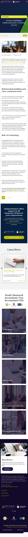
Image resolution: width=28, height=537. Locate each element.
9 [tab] (20, 283)
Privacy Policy (20, 529)
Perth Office (4, 490)
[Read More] (14, 261)
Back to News (5, 35)
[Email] (11, 198)
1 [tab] (5, 283)
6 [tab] (15, 283)
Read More (20, 280)
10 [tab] (22, 283)
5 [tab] (13, 283)
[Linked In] (9, 198)
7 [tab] (17, 283)
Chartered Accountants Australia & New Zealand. (13, 63)
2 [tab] (7, 283)
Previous (1, 268)
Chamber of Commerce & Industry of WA (16, 527)
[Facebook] (7, 198)
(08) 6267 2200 (6, 485)
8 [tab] (19, 283)
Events (25, 35)
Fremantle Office (5, 495)
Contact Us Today (13, 237)
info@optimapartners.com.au (13, 223)
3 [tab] (9, 283)
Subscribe (6, 469)
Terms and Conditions (7, 529)
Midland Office (4, 493)
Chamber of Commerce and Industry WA (13, 62)
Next (26, 268)
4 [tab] (11, 283)
